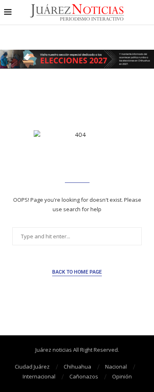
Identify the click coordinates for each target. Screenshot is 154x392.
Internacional (39, 376)
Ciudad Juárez (32, 366)
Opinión (122, 376)
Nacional (116, 366)
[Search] (146, 12)
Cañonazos (83, 376)
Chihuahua (77, 366)
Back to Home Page (77, 272)
